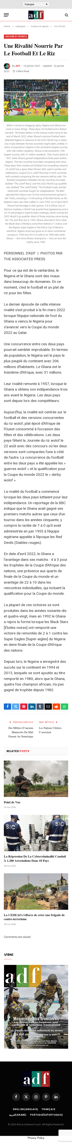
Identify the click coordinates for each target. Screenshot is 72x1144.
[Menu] (6, 15)
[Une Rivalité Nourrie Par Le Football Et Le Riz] (36, 100)
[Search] (66, 15)
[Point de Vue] (36, 779)
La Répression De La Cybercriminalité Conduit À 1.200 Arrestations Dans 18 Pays (35, 858)
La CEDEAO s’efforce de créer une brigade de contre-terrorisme (34, 917)
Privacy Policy (36, 1137)
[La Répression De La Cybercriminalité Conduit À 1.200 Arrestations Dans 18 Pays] (36, 833)
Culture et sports (16, 36)
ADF (17, 66)
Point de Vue (12, 802)
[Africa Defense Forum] (36, 15)
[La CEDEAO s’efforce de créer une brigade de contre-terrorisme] (36, 891)
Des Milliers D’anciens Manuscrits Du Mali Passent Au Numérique (20, 732)
